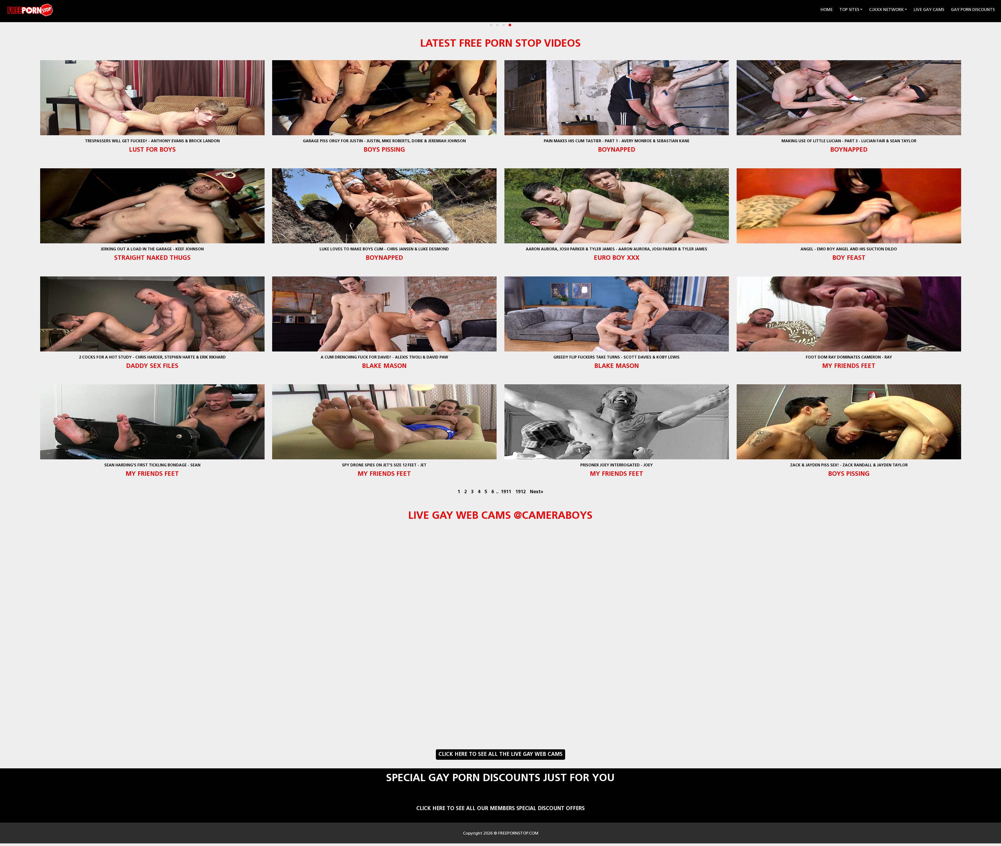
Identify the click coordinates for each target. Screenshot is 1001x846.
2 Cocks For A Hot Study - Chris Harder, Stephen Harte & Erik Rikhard (152, 358)
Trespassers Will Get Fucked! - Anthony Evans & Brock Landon (152, 141)
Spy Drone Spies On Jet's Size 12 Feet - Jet (384, 465)
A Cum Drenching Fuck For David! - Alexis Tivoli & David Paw (384, 358)
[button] (491, 25)
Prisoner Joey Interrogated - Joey (616, 465)
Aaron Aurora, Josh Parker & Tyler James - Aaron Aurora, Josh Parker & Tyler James (616, 249)
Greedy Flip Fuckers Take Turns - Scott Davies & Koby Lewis (616, 358)
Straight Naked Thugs (152, 258)
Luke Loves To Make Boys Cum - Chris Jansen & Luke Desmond (384, 249)
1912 (520, 492)
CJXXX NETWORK (886, 10)
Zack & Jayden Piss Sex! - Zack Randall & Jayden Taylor (849, 465)
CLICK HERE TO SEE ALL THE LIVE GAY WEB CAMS (500, 754)
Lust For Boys (152, 150)
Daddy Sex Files (152, 366)
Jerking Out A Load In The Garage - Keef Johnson (152, 249)
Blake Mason (384, 366)
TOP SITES (849, 10)
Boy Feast (848, 258)
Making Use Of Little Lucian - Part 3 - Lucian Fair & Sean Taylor (849, 141)
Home (827, 10)
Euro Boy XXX (616, 258)
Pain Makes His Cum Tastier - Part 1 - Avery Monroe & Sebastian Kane (616, 141)
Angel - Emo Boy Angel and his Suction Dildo (849, 249)
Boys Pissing (384, 150)
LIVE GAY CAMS (929, 10)
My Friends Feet (848, 366)
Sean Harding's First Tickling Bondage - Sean (152, 465)
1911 (506, 492)
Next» (536, 492)
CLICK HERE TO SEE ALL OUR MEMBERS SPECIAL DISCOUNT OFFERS (500, 808)
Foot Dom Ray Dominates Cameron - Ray (849, 358)
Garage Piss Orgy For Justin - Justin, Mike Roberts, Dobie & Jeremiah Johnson (384, 141)
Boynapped (616, 150)
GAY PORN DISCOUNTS (973, 10)
